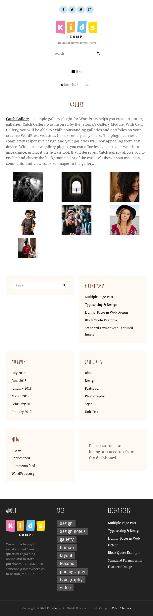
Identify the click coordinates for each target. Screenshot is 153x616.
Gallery (67, 539)
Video (65, 587)
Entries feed (21, 458)
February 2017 (23, 404)
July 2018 (19, 373)
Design (90, 380)
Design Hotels (72, 531)
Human (67, 547)
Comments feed (23, 466)
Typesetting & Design (101, 304)
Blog (88, 373)
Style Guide (77, 84)
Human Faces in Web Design (106, 312)
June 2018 (19, 380)
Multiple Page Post (99, 297)
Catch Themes (121, 608)
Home (65, 84)
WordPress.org (23, 473)
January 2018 (22, 388)
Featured (92, 388)
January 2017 (22, 412)
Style (88, 404)
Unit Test (91, 412)
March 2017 (20, 396)
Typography (71, 579)
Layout (66, 555)
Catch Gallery (17, 118)
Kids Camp (54, 608)
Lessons (67, 563)
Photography (95, 396)
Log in (16, 450)
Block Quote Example (101, 320)
